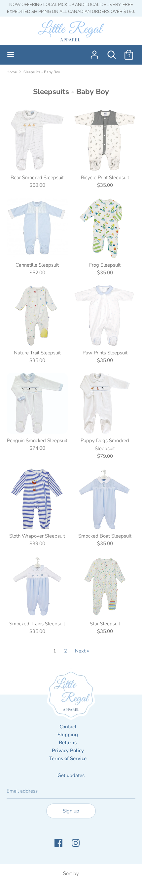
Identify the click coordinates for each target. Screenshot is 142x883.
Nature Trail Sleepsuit (37, 352)
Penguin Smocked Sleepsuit (37, 440)
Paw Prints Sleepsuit (105, 352)
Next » (82, 651)
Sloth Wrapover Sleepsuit (37, 536)
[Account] (94, 52)
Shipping (67, 734)
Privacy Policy (68, 750)
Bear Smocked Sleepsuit (37, 177)
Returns (68, 742)
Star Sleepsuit (105, 623)
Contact (67, 726)
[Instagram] (76, 843)
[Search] (111, 52)
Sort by (71, 873)
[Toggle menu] (11, 55)
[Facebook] (59, 843)
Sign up (71, 810)
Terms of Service (68, 758)
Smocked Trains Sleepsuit (37, 623)
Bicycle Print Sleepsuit (105, 177)
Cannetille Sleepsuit (37, 265)
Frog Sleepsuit (105, 265)
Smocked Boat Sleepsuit (104, 536)
